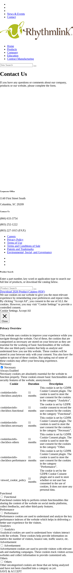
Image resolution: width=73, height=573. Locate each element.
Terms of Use (14, 242)
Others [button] (3, 558)
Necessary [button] (6, 363)
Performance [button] (7, 509)
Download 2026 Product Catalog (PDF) (22, 291)
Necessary (10, 367)
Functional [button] (6, 493)
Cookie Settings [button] (9, 310)
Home (10, 46)
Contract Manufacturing (20, 58)
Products (12, 49)
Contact (11, 17)
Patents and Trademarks (20, 249)
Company (12, 52)
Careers (11, 236)
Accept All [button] (25, 310)
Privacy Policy (15, 239)
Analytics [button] (5, 525)
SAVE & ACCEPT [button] (11, 571)
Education (12, 55)
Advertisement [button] (8, 542)
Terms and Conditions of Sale (23, 245)
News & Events (16, 13)
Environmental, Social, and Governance (29, 252)
